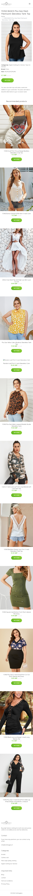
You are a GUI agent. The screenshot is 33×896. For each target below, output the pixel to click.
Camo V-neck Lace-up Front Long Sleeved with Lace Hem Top (16, 487)
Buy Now (7, 80)
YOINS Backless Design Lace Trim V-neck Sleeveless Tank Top (16, 550)
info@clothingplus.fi (7, 845)
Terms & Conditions (7, 881)
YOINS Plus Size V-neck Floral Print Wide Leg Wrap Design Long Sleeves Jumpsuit (16, 800)
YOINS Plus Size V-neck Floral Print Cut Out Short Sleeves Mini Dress (16, 675)
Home (3, 16)
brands (3, 854)
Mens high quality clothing (8, 860)
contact (3, 877)
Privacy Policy (5, 884)
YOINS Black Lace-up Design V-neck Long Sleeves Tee (16, 738)
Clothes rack (5, 857)
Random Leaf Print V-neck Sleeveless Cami (16, 363)
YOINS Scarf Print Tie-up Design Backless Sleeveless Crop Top (16, 152)
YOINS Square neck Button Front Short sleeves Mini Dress (16, 613)
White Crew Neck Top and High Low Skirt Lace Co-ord (16, 281)
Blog (2, 874)
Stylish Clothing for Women (17, 65)
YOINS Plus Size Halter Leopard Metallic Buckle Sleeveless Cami (16, 425)
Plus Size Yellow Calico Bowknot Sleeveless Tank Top (16, 343)
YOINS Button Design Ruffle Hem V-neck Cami (16, 213)
